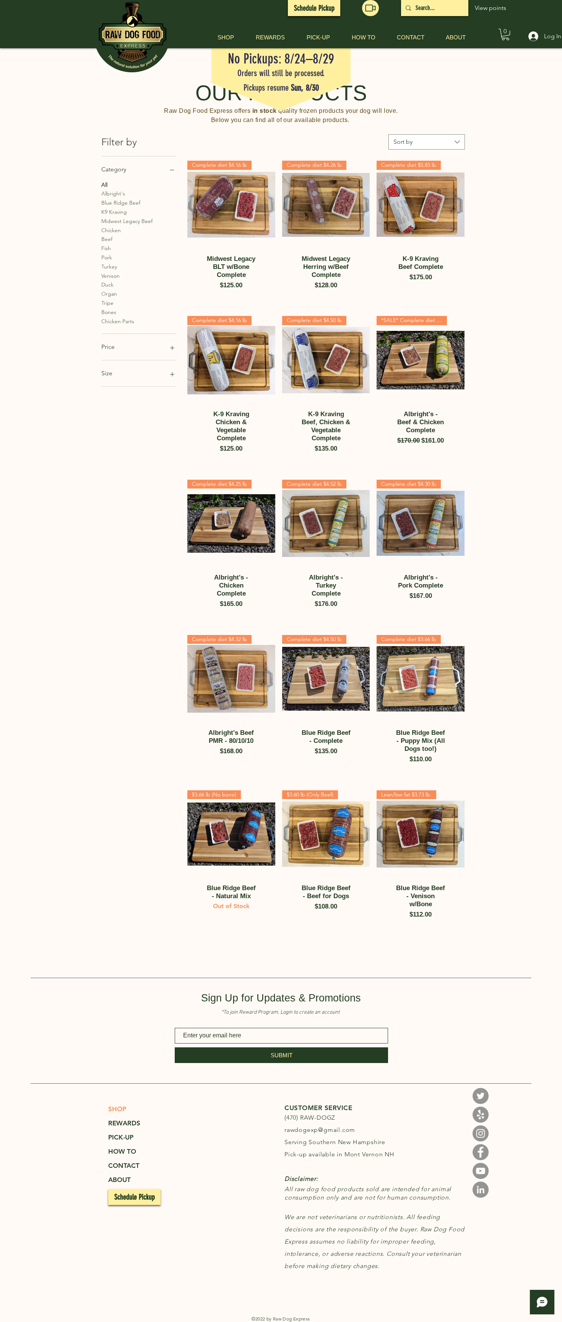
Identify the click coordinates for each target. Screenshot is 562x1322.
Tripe (107, 303)
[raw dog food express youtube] (481, 1171)
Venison (110, 275)
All (104, 184)
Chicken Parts (117, 321)
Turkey (109, 266)
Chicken (111, 230)
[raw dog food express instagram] (481, 1115)
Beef (106, 239)
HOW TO (122, 1151)
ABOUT (119, 1180)
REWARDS (124, 1123)
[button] (370, 8)
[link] (505, 34)
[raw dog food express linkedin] (481, 1190)
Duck (107, 284)
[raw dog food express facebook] (481, 1152)
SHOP (117, 1109)
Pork (106, 257)
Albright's (113, 193)
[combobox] (426, 142)
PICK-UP (120, 1137)
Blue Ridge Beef (120, 202)
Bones (108, 312)
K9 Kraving (114, 211)
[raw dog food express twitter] (481, 1096)
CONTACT (124, 1165)
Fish (106, 248)
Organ (109, 293)
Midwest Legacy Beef (127, 221)
